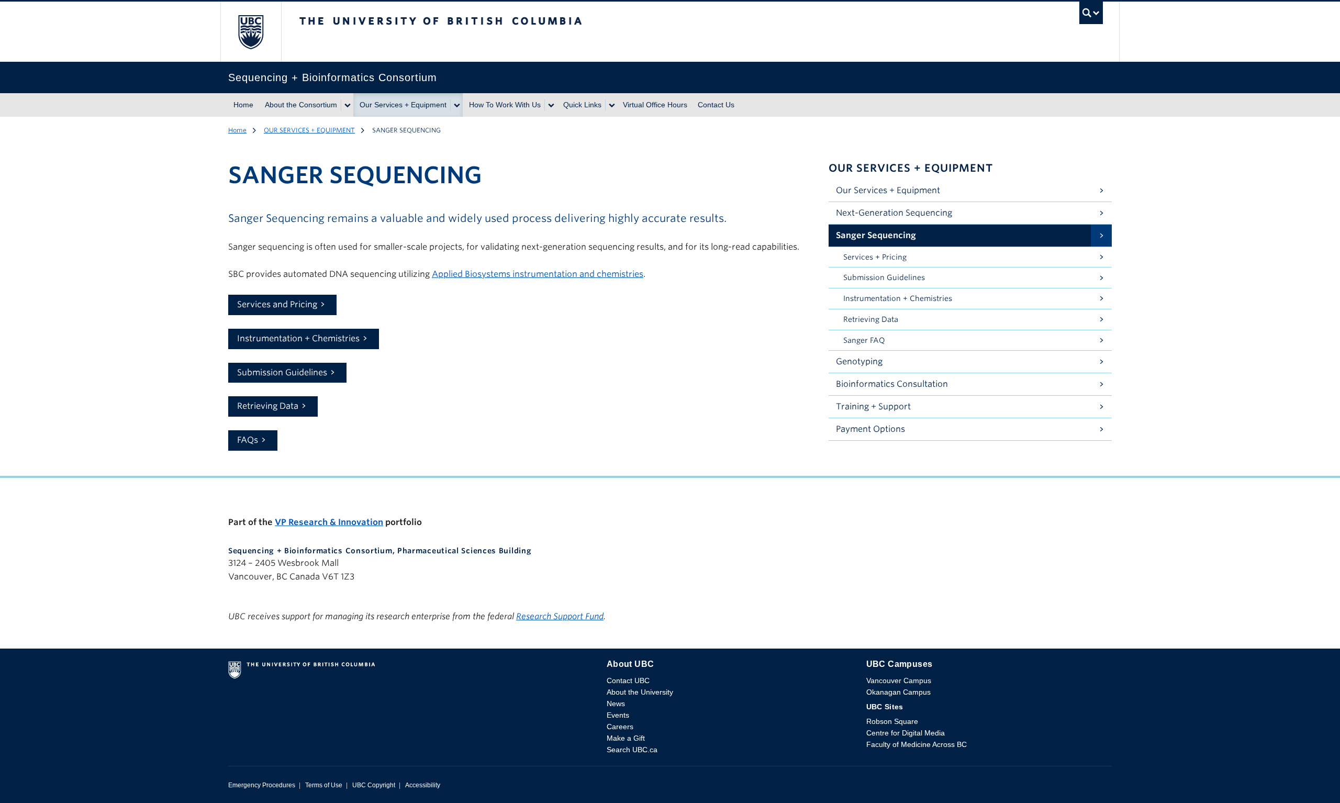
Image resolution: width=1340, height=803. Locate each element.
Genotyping (859, 361)
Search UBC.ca (632, 749)
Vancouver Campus (898, 680)
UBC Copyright (373, 785)
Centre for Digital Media (905, 733)
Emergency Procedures (261, 785)
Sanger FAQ (864, 340)
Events (618, 715)
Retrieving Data (267, 406)
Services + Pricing (875, 257)
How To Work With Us (505, 105)
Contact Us (716, 105)
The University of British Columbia (250, 32)
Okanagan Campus (898, 692)
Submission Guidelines (282, 372)
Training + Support (873, 406)
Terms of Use (323, 785)
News (616, 703)
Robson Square (892, 721)
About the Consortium (301, 105)
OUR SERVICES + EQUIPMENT (309, 130)
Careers (620, 726)
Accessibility (422, 785)
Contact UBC (628, 680)
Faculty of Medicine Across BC (916, 744)
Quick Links (582, 105)
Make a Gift (626, 738)
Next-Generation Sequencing (894, 213)
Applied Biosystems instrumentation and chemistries (537, 274)
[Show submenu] (347, 105)
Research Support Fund (560, 616)
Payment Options (870, 429)
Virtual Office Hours (655, 105)
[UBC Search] (1091, 15)
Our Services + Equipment (403, 105)
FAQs (247, 440)
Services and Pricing (277, 304)
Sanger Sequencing (876, 235)
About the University (640, 692)
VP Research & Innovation (329, 522)
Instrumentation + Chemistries (298, 338)
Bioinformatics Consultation (892, 384)
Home (243, 105)
